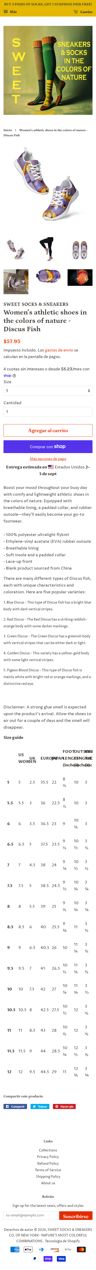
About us (48, 1183)
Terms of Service (48, 1170)
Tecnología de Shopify (62, 1241)
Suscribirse (76, 1216)
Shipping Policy (48, 1176)
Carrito (86, 12)
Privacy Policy (48, 1157)
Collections (48, 1150)
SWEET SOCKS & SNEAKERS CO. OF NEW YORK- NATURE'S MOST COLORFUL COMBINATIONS (50, 1236)
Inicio (7, 130)
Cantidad (12, 403)
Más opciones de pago (48, 459)
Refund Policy (48, 1163)
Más (13, 12)
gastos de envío (59, 350)
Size (7, 382)
